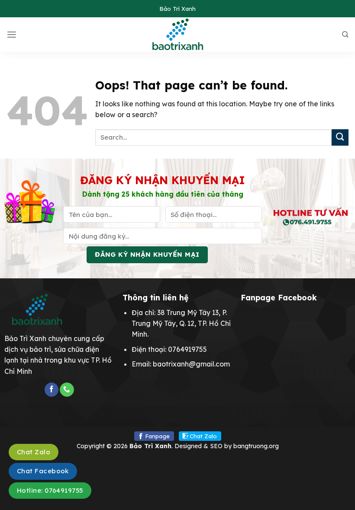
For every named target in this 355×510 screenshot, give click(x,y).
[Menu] (11, 34)
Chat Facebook (43, 471)
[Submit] (340, 137)
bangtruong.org (256, 446)
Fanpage (157, 436)
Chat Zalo (203, 436)
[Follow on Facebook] (51, 389)
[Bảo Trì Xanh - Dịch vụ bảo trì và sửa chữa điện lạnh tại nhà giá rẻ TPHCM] (177, 34)
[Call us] (67, 389)
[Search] (345, 34)
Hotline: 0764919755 (50, 490)
